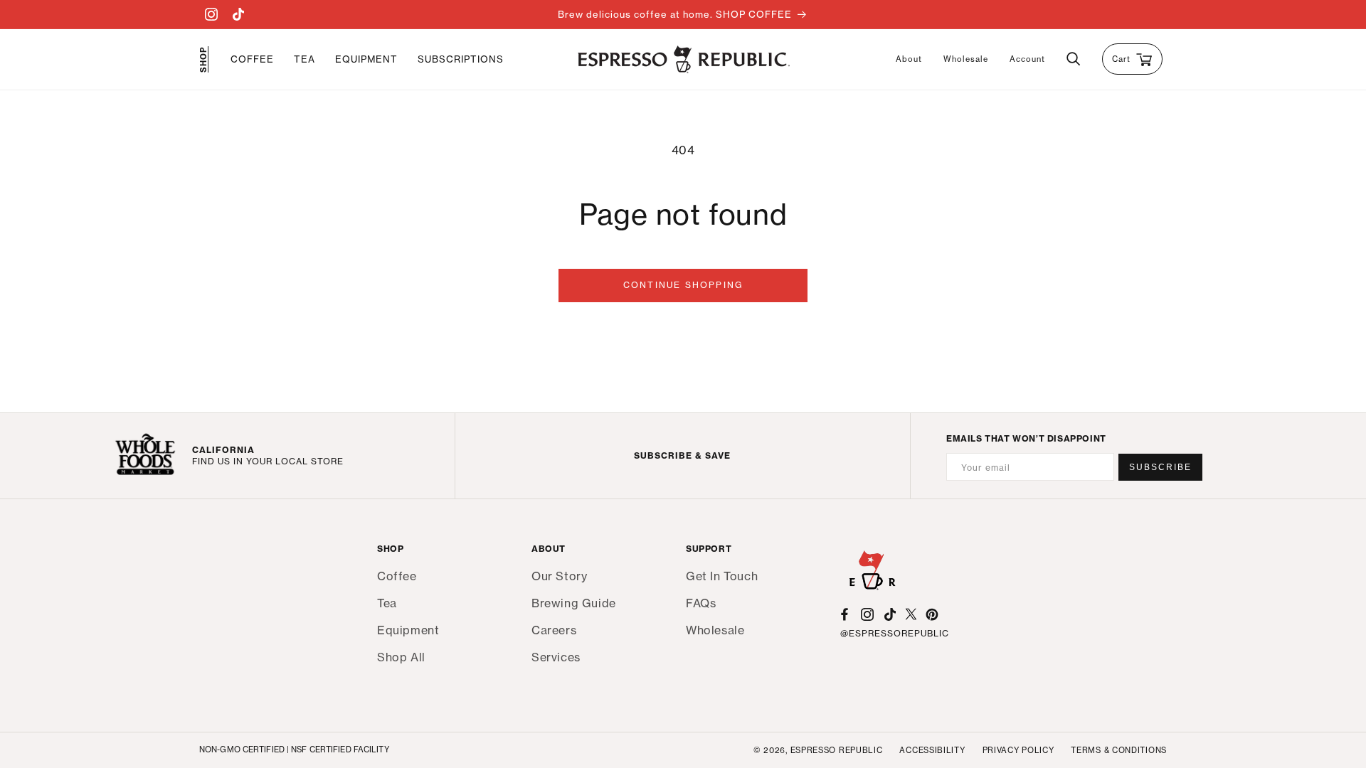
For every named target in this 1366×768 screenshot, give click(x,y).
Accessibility (932, 750)
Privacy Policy (1018, 750)
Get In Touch (722, 576)
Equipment (408, 630)
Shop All (401, 657)
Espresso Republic (836, 750)
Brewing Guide (573, 603)
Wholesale (965, 59)
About (909, 59)
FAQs (701, 603)
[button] (252, 59)
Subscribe (1160, 467)
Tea (387, 603)
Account (1027, 59)
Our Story (559, 576)
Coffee (397, 576)
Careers (553, 630)
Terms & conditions (1119, 750)
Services (556, 657)
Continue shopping (683, 284)
